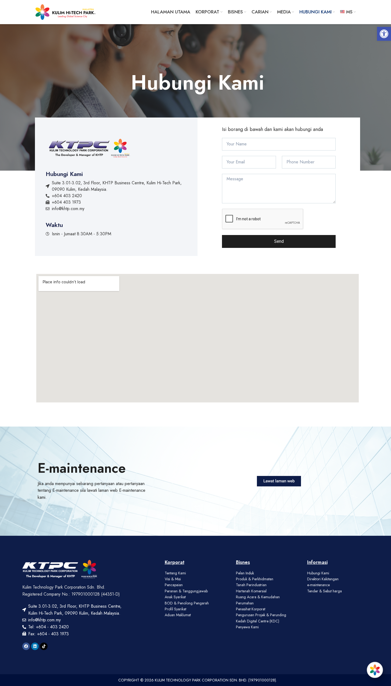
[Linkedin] (35, 646)
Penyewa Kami (247, 627)
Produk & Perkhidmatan (254, 579)
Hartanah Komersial (251, 591)
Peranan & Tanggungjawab (186, 591)
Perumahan (245, 603)
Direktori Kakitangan (323, 579)
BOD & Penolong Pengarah (187, 603)
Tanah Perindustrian (251, 585)
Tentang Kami (175, 573)
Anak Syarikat (175, 597)
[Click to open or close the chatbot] (375, 670)
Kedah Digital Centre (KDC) (257, 621)
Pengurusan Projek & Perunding (261, 615)
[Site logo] (65, 11)
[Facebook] (26, 646)
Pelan (241, 573)
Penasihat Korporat (250, 609)
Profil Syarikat (175, 609)
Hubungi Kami (318, 573)
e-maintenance (318, 585)
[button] (384, 34)
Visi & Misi (173, 579)
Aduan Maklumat (178, 615)
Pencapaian (174, 585)
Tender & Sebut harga (324, 591)
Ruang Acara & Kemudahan (258, 597)
